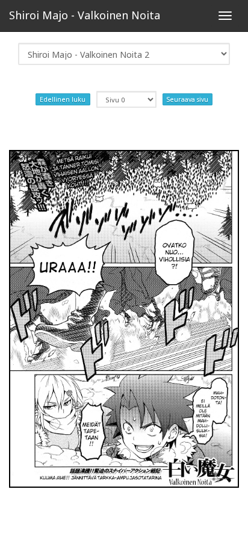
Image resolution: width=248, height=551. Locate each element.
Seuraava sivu (187, 99)
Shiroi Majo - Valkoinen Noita (84, 15)
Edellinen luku (62, 99)
